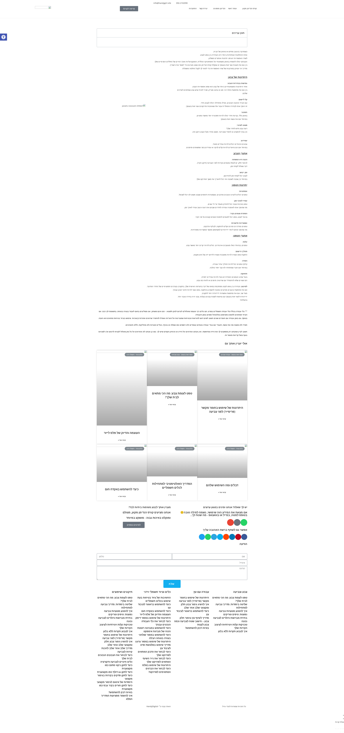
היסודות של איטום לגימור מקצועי (114, 682)
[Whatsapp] (244, 522)
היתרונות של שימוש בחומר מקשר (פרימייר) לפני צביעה (222, 409)
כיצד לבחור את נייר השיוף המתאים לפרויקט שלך (157, 660)
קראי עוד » (222, 419)
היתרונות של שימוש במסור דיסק (153, 617)
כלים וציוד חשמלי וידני (157, 592)
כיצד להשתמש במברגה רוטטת (154, 627)
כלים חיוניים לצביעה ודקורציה (116, 661)
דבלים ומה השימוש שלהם (222, 485)
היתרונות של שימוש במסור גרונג (153, 641)
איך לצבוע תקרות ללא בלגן (232, 631)
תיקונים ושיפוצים (122, 592)
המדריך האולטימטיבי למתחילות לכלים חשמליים (172, 485)
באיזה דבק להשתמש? (197, 627)
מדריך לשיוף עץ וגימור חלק (194, 617)
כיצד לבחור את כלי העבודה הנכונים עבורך (156, 623)
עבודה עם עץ (201, 592)
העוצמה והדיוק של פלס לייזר (122, 433)
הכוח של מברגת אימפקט (157, 631)
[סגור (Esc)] (336, 728)
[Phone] (237, 522)
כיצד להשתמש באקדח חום (122, 489)
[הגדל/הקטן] (343, 728)
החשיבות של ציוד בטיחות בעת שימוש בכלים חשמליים (154, 599)
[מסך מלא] (341, 728)
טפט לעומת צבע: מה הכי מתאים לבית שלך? (172, 395)
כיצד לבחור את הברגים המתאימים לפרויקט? (158, 670)
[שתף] (338, 728)
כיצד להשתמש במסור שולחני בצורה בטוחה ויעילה (155, 636)
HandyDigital (152, 706)
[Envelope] (230, 522)
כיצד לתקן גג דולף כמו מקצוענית (114, 672)
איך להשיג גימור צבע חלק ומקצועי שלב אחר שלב (195, 606)
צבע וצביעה (240, 592)
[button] (248, 8)
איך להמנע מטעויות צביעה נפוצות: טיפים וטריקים (233, 612)
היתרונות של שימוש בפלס (156, 665)
